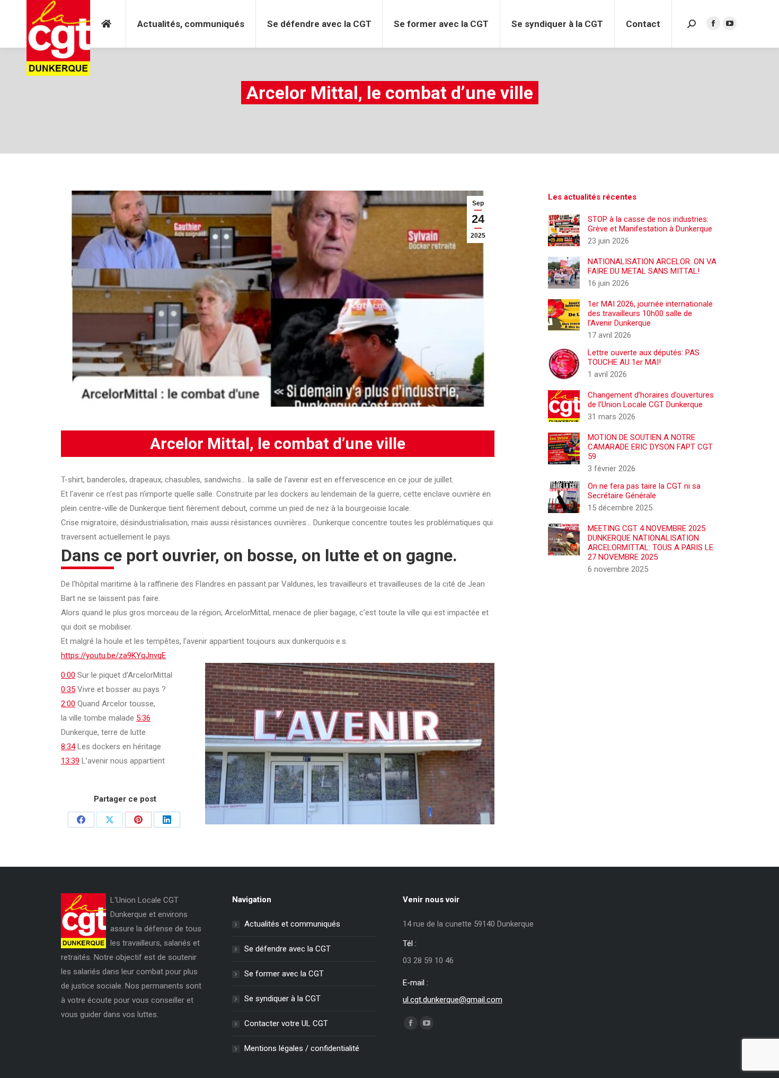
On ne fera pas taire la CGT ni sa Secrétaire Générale (644, 490)
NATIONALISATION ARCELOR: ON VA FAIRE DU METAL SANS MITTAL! (652, 266)
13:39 (70, 761)
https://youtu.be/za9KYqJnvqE (113, 655)
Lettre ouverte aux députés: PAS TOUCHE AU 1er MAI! (644, 357)
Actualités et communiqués (292, 924)
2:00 (68, 703)
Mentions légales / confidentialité (301, 1048)
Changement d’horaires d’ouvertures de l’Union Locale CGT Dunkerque (651, 399)
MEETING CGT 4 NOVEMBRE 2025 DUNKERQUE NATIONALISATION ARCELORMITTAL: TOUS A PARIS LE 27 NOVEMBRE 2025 (650, 543)
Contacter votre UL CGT (286, 1023)
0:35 (68, 689)
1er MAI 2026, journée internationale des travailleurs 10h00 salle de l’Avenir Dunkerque (650, 313)
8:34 (68, 746)
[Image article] (564, 230)
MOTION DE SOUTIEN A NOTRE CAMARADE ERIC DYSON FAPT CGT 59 (650, 447)
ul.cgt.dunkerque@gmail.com (452, 999)
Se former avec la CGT (284, 973)
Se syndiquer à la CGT (282, 998)
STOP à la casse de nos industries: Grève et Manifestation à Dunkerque (650, 223)
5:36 (143, 718)
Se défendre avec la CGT (287, 949)
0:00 (68, 675)
